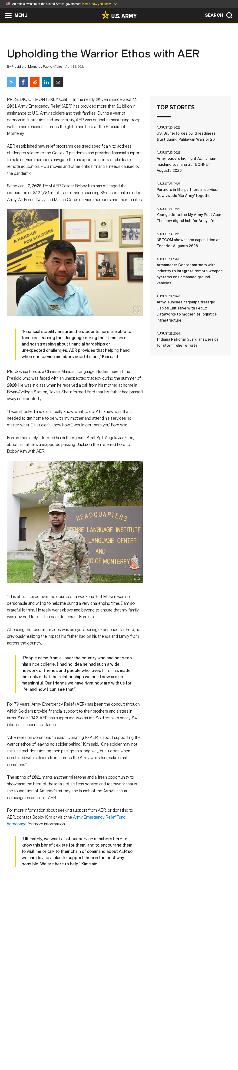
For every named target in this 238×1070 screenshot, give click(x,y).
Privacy (65, 1049)
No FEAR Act (169, 1049)
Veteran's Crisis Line (206, 1049)
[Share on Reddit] (35, 82)
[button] (2, 9)
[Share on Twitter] (11, 82)
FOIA (147, 1049)
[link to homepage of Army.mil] (119, 15)
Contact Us (40, 1049)
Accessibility (123, 1049)
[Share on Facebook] (23, 82)
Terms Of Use (90, 1049)
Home (17, 1049)
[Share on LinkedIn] (46, 82)
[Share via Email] (58, 82)
